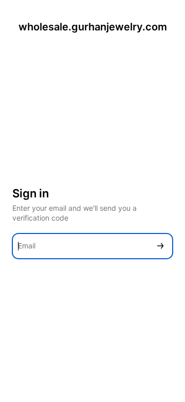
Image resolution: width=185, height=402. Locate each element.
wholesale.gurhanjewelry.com (92, 27)
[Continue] (160, 246)
